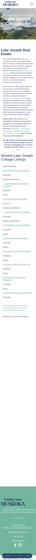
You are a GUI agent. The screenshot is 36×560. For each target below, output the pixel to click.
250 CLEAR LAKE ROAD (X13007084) (16, 251)
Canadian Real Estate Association (14, 98)
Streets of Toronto (14, 133)
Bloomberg (16, 129)
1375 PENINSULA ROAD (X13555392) (16, 225)
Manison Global (13, 131)
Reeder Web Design (26, 559)
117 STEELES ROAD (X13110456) (15, 199)
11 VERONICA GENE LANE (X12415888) (17, 293)
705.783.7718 (18, 536)
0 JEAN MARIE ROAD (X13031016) (15, 238)
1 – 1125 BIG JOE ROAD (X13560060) (16, 212)
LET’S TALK (17, 518)
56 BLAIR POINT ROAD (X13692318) (16, 171)
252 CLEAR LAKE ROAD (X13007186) (16, 264)
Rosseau (25, 70)
